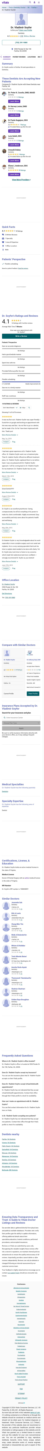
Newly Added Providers (21, 1373)
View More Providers (20, 180)
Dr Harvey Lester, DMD (17, 106)
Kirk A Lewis (16, 913)
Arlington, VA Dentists (9, 1163)
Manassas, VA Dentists (10, 1156)
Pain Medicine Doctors (21, 1343)
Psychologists (21, 1358)
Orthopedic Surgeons (21, 1340)
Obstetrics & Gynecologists (21, 1328)
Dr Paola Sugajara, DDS (18, 120)
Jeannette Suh (16, 903)
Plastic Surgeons (21, 1349)
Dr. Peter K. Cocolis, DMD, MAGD (21, 93)
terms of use (35, 1413)
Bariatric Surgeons (21, 1291)
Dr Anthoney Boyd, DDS (33, 660)
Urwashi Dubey (14, 150)
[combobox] (21, 717)
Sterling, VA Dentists (9, 1160)
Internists (21, 1321)
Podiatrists (21, 1352)
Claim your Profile (25, 30)
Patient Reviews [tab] (19, 57)
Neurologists (21, 1324)
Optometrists (21, 1337)
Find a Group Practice (21, 1380)
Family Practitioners (21, 1312)
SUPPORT (21, 1384)
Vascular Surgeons (21, 1367)
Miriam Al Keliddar (18, 946)
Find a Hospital (21, 1377)
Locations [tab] (32, 57)
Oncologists (21, 1331)
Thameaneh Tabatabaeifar (21, 978)
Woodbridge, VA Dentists (10, 1167)
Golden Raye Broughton (20, 1000)
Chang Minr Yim (17, 924)
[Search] (30, 3)
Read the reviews (23, 268)
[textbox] (21, 717)
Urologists (21, 1364)
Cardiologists (21, 1294)
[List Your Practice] (34, 3)
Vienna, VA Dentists (9, 1143)
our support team (13, 1273)
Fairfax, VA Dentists (8, 1139)
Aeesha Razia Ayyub (19, 967)
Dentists (21, 1300)
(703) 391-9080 (10, 598)
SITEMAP (21, 1394)
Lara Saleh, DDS (14, 136)
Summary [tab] (7, 57)
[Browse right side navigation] (39, 3)
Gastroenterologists (21, 1315)
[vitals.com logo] (5, 2)
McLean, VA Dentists (9, 1153)
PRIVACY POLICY (21, 1398)
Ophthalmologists (21, 1334)
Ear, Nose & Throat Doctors (21, 1306)
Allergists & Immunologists (21, 1288)
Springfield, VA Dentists (10, 1149)
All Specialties (21, 1370)
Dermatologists (21, 1303)
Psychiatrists (21, 1355)
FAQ (21, 1389)
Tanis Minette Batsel (19, 956)
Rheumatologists (21, 1361)
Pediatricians (21, 1346)
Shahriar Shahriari (18, 989)
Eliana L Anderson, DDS (18, 166)
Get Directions (7, 593)
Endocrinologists (21, 1309)
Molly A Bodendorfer (19, 935)
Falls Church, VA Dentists (10, 1146)
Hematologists (21, 1318)
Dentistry (5, 791)
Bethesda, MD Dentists (10, 1170)
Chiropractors (21, 1297)
